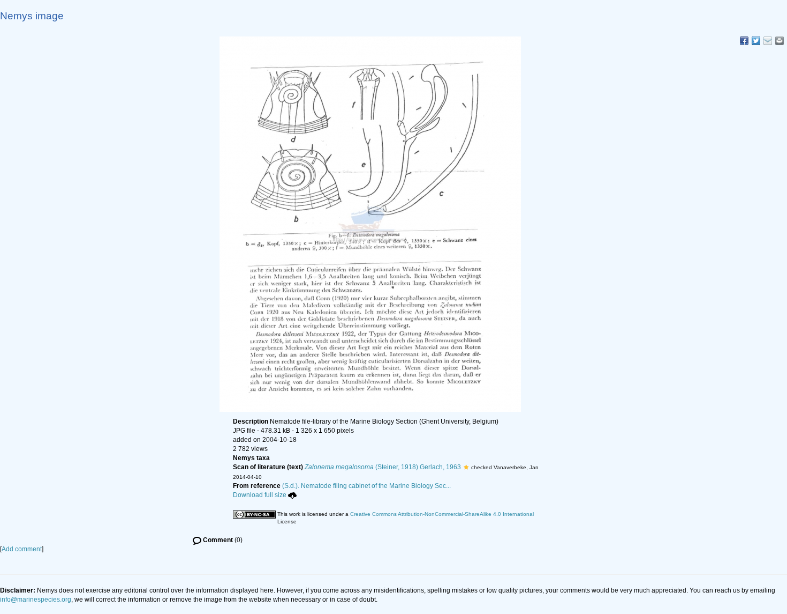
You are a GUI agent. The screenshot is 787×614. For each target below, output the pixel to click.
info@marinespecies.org (35, 599)
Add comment (22, 549)
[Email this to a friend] (779, 40)
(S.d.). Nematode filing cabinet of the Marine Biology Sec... (366, 486)
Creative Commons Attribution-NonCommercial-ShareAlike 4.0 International (442, 514)
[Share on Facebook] (744, 40)
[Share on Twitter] (756, 40)
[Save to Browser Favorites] (767, 40)
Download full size (259, 495)
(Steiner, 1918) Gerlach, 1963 (383, 467)
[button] (466, 467)
